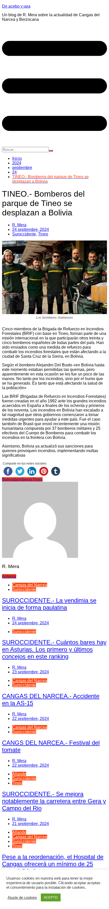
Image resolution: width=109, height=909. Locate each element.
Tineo (43, 234)
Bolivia (8, 479)
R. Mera (19, 225)
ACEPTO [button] (51, 897)
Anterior (9, 576)
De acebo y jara (16, 6)
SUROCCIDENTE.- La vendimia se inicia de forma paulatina (49, 604)
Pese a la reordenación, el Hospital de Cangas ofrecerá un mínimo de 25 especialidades (52, 863)
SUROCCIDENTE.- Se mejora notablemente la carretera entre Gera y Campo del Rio (54, 801)
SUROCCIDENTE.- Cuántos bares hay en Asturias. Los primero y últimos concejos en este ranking (54, 649)
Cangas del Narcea (29, 585)
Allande (19, 774)
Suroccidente (24, 234)
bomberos (23, 479)
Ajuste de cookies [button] (22, 898)
